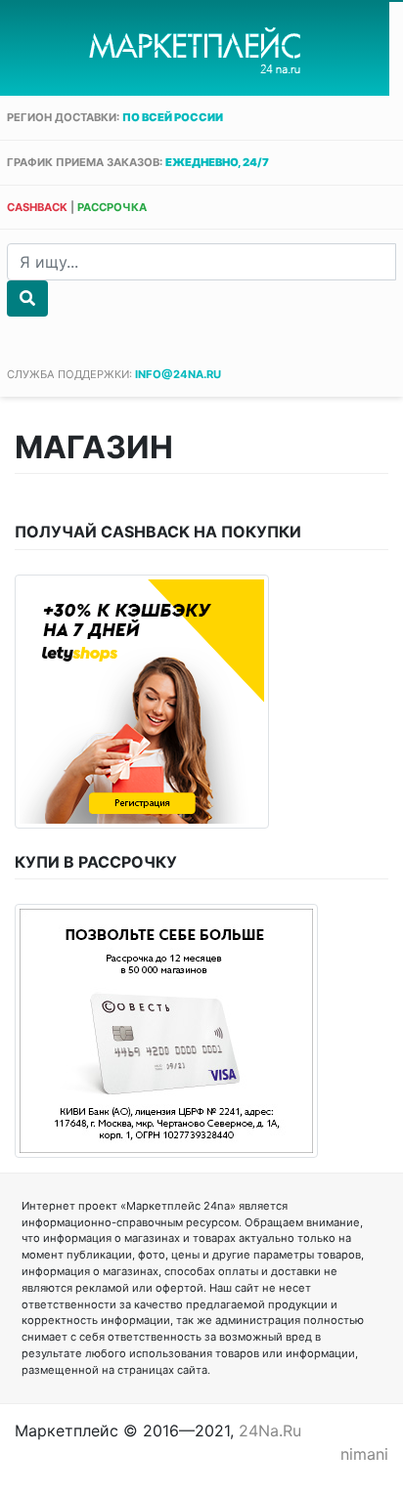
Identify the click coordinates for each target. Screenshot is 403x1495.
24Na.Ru (270, 1430)
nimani (364, 1454)
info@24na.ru (178, 374)
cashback (37, 207)
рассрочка (112, 207)
